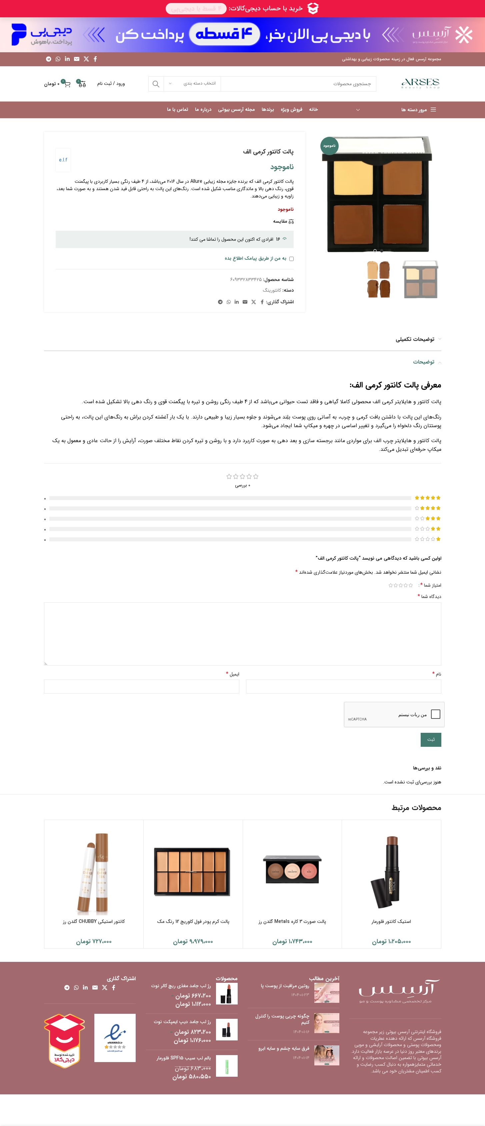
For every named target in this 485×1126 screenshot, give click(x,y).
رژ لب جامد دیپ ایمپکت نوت (182, 1022)
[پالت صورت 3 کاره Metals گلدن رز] (292, 869)
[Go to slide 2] (375, 250)
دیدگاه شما (429, 596)
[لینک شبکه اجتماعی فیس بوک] (95, 59)
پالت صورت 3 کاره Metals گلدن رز (292, 921)
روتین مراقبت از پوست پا (285, 985)
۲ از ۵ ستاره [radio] (405, 585)
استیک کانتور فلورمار (391, 921)
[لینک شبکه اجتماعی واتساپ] (58, 59)
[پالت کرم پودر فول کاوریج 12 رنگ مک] (193, 869)
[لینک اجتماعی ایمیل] (76, 59)
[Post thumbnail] (326, 993)
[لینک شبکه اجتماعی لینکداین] (67, 59)
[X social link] (86, 59)
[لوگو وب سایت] (420, 83)
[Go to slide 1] (381, 250)
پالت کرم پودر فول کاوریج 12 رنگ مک (193, 921)
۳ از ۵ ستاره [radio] (400, 585)
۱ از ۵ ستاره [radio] (410, 585)
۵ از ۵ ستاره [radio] (390, 585)
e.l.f (63, 160)
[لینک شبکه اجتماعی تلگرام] (49, 59)
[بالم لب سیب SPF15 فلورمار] (227, 1068)
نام (436, 674)
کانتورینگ (272, 290)
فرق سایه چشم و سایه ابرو (283, 1048)
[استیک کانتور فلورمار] (391, 869)
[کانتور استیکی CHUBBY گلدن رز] (94, 869)
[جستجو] (156, 84)
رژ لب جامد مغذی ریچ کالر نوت (181, 986)
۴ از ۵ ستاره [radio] (395, 585)
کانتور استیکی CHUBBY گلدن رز (94, 921)
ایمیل (232, 674)
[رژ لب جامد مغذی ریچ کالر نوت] (227, 996)
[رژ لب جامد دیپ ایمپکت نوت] (227, 1032)
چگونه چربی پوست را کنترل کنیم (282, 1019)
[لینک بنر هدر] (242, 34)
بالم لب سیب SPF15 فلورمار (184, 1058)
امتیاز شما (430, 585)
